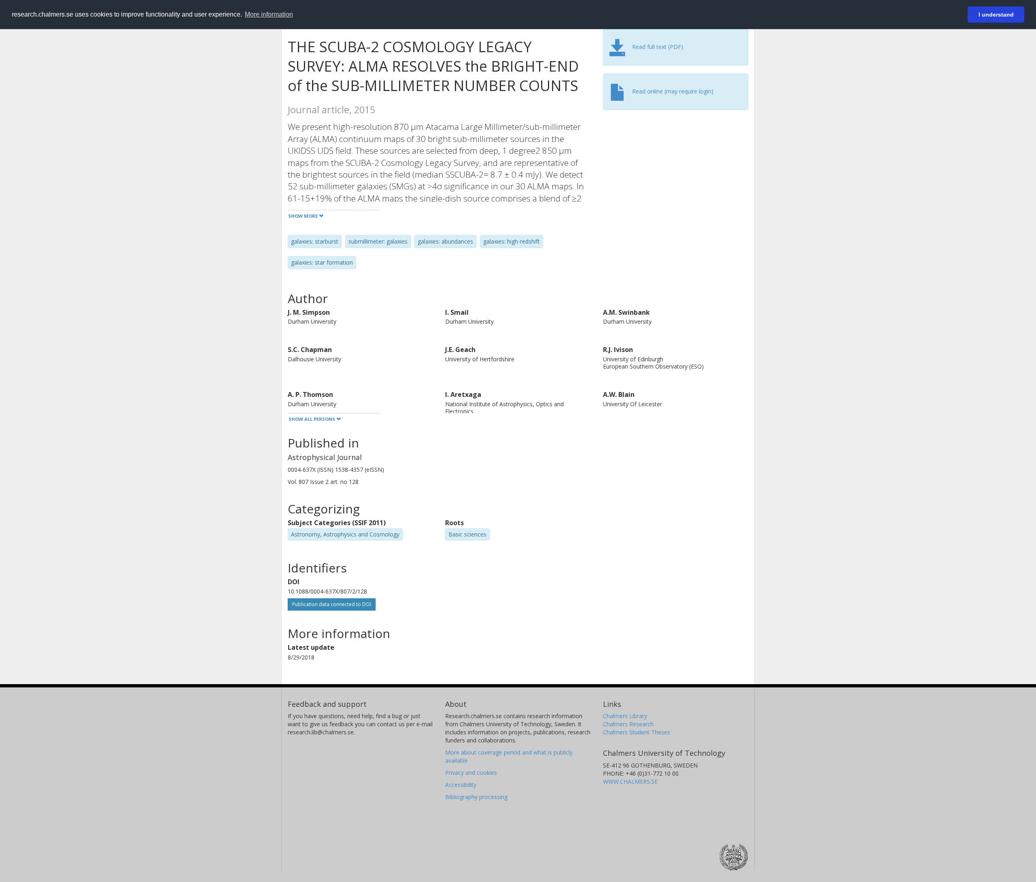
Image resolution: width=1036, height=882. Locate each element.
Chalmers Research (628, 724)
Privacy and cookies (471, 772)
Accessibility (460, 785)
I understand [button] (996, 14)
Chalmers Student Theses (636, 732)
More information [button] (269, 14)
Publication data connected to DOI (331, 604)
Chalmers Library (625, 716)
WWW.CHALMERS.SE (630, 781)
